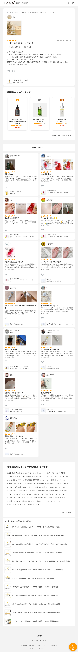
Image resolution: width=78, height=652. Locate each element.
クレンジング (56, 473)
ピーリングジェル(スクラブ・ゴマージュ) (46, 476)
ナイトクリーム (43, 497)
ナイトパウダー (46, 473)
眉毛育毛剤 (36, 480)
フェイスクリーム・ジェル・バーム (26, 497)
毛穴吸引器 (31, 504)
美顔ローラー (32, 501)
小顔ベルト (23, 504)
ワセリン (51, 497)
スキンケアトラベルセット (30, 487)
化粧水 (9, 473)
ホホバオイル (36, 494)
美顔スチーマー (41, 501)
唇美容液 (53, 480)
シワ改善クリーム (12, 501)
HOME (39, 636)
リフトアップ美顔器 (13, 504)
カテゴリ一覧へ (66, 512)
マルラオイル (11, 497)
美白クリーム (63, 490)
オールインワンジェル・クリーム (31, 473)
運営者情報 (24, 645)
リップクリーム (18, 483)
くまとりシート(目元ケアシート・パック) (46, 483)
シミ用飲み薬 (17, 487)
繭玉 (47, 490)
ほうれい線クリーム (61, 497)
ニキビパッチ (43, 487)
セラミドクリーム (12, 494)
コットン (9, 487)
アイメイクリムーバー (13, 476)
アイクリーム (20, 480)
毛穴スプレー (64, 476)
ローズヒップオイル (58, 494)
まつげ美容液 (11, 480)
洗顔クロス (26, 490)
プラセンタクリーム (25, 494)
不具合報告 (54, 645)
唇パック (9, 483)
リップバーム (61, 480)
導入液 (18, 473)
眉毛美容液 (28, 480)
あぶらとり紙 (64, 483)
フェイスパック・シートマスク (57, 487)
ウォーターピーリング (53, 501)
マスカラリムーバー (27, 476)
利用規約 (31, 645)
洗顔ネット (33, 490)
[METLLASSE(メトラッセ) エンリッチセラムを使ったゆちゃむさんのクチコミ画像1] (14, 28)
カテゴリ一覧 (34, 640)
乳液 (13, 473)
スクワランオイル (46, 494)
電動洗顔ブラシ (53, 490)
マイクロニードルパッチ (14, 490)
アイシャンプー (45, 480)
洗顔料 (63, 473)
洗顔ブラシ (41, 490)
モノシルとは (43, 640)
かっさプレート (40, 504)
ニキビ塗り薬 (23, 501)
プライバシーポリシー (42, 645)
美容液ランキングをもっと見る (61, 135)
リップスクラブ (28, 483)
